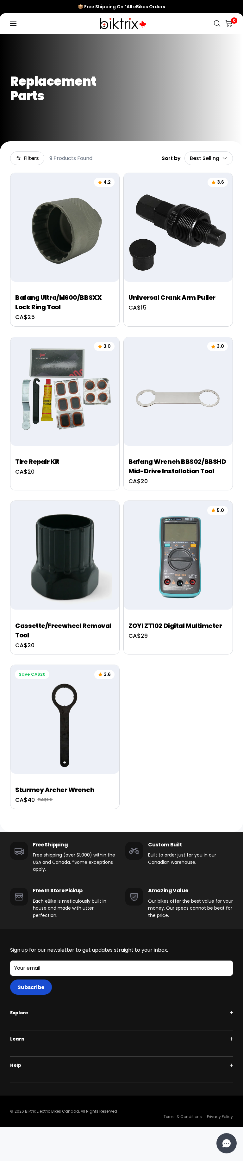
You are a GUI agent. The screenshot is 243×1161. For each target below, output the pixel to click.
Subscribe (31, 987)
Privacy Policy (220, 1116)
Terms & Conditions (183, 1116)
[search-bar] (217, 24)
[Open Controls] (226, 1143)
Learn (17, 1039)
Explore (19, 1013)
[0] (229, 24)
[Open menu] (13, 23)
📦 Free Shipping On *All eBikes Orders (121, 6)
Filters (31, 158)
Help (15, 1065)
